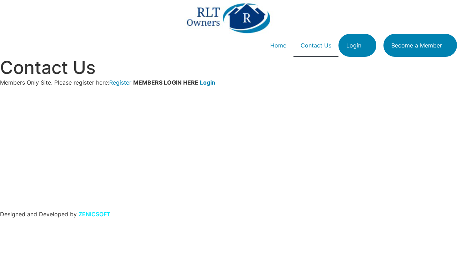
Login (353, 45)
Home (278, 45)
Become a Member (416, 45)
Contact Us (316, 45)
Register (120, 82)
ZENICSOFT (95, 214)
